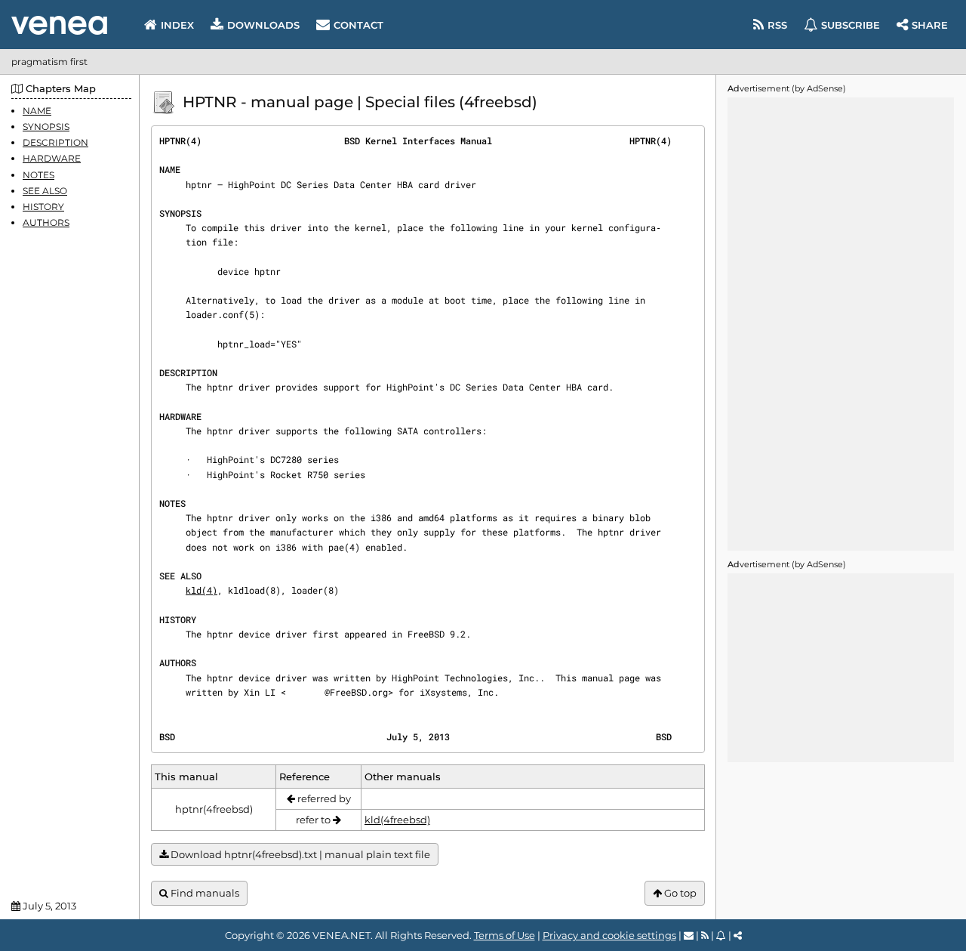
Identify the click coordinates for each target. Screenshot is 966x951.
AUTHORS (46, 222)
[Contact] (689, 935)
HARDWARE (52, 159)
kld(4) (201, 590)
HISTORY (43, 206)
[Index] (59, 25)
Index (177, 25)
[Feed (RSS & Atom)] (705, 935)
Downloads (263, 25)
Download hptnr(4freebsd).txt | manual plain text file (299, 854)
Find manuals (203, 893)
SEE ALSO (45, 190)
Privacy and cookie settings (609, 935)
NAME (37, 110)
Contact (358, 25)
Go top (679, 893)
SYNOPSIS (46, 126)
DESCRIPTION (55, 142)
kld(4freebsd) (397, 820)
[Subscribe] (721, 935)
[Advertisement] (841, 324)
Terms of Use (504, 935)
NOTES (38, 175)
